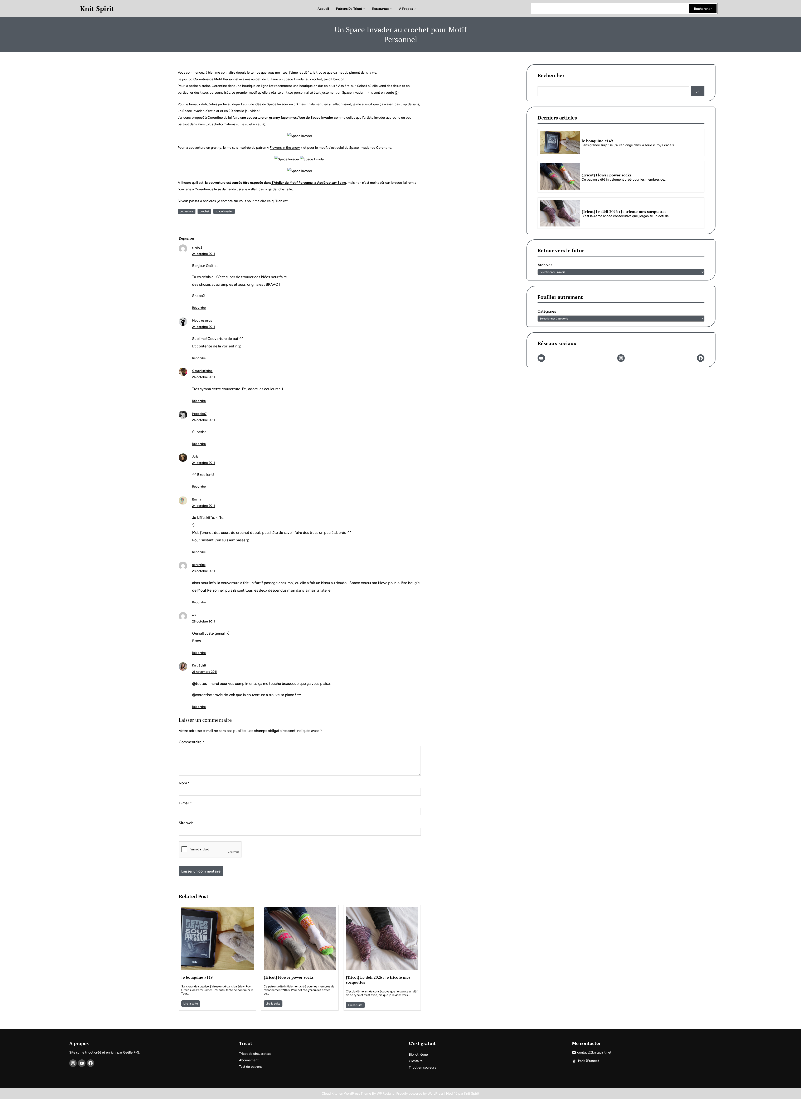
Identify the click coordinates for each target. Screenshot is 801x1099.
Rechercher (703, 9)
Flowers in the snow (285, 148)
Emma (196, 499)
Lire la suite (190, 1003)
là (396, 92)
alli (194, 615)
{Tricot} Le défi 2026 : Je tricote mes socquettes (378, 980)
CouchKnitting (202, 371)
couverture (186, 211)
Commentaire (191, 742)
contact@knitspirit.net (594, 1052)
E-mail (185, 803)
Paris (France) (588, 1061)
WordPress (435, 1093)
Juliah (196, 456)
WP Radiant (385, 1093)
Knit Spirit (97, 8)
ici (255, 124)
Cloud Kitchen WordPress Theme (347, 1093)
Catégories (547, 311)
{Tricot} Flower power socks (289, 977)
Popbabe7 (199, 414)
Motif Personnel (226, 79)
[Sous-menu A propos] (415, 9)
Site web (186, 823)
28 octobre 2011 (203, 571)
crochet (204, 211)
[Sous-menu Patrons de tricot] (364, 9)
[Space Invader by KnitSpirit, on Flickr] (299, 136)
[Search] (697, 91)
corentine (198, 565)
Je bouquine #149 (197, 977)
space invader (224, 211)
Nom (184, 783)
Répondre (199, 307)
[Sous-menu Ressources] (391, 9)
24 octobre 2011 (203, 254)
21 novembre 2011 (204, 672)
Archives (545, 265)
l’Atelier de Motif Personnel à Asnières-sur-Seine (308, 183)
